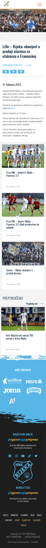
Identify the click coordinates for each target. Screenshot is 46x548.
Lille (29, 65)
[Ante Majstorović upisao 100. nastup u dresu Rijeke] (23, 319)
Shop (17, 520)
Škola (39, 515)
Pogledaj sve (32, 303)
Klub (32, 515)
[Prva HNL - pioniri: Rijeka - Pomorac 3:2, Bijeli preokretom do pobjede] (23, 205)
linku (13, 108)
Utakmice (24, 515)
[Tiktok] (29, 456)
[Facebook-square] (10, 456)
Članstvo (26, 520)
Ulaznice (37, 520)
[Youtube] (23, 456)
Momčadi (14, 515)
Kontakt (8, 520)
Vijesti (5, 515)
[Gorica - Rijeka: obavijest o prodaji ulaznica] (23, 254)
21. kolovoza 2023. (12, 84)
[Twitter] (36, 456)
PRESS (23, 525)
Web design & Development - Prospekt (23, 541)
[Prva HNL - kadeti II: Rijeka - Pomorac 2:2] (23, 157)
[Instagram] (16, 456)
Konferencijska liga (12, 65)
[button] (39, 4)
